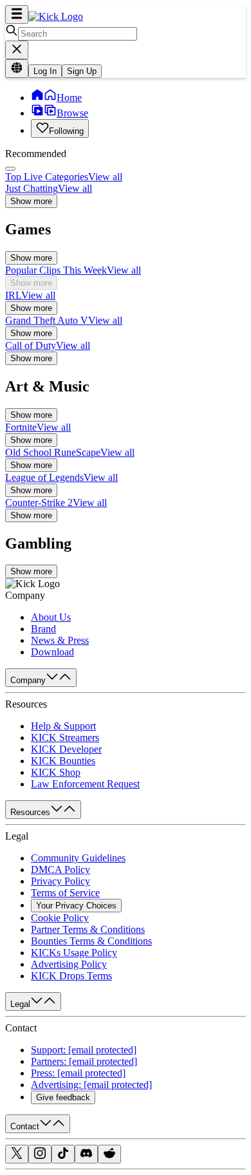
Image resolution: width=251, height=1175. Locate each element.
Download (52, 651)
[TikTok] (63, 1156)
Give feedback (63, 1097)
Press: (78, 1072)
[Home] (55, 16)
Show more (31, 201)
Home (69, 97)
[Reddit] (109, 1156)
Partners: (84, 1061)
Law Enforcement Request (85, 783)
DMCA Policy (60, 869)
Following (66, 131)
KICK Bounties (63, 760)
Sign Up (82, 71)
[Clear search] (16, 50)
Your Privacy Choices (76, 905)
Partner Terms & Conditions (88, 929)
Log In (45, 71)
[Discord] (86, 1156)
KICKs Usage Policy (74, 952)
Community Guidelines (78, 857)
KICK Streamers (65, 737)
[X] (16, 1156)
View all (105, 176)
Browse (72, 113)
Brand (43, 628)
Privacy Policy (60, 881)
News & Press (60, 640)
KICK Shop (55, 772)
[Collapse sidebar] (16, 14)
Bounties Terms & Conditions (91, 940)
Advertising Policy (69, 964)
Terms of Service (65, 892)
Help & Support (63, 725)
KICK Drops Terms (71, 975)
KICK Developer (66, 749)
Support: (83, 1049)
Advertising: (91, 1084)
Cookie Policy (60, 917)
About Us (51, 617)
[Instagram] (39, 1156)
